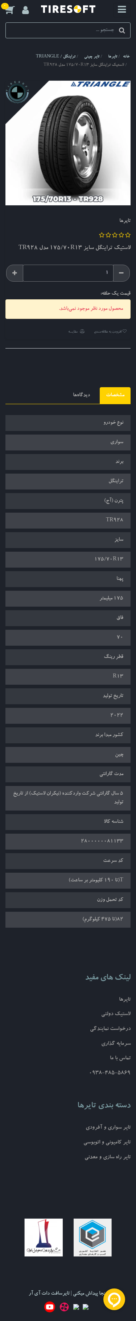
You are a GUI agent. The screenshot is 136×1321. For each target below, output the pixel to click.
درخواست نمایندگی (110, 1029)
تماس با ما (120, 1059)
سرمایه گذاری (116, 1044)
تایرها (125, 1000)
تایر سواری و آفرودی (108, 1128)
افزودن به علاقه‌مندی (108, 332)
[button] (13, 10)
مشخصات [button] (115, 395)
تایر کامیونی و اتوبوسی (107, 1143)
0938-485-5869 (110, 1073)
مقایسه (73, 332)
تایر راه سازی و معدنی (108, 1158)
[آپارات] (64, 1308)
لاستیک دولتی (116, 1015)
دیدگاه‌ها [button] (81, 395)
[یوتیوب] (49, 1308)
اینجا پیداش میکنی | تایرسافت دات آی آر (68, 1294)
